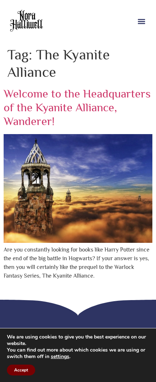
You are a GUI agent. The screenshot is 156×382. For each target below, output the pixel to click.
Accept (21, 370)
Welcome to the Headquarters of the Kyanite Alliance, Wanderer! (77, 107)
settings (60, 356)
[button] (141, 22)
